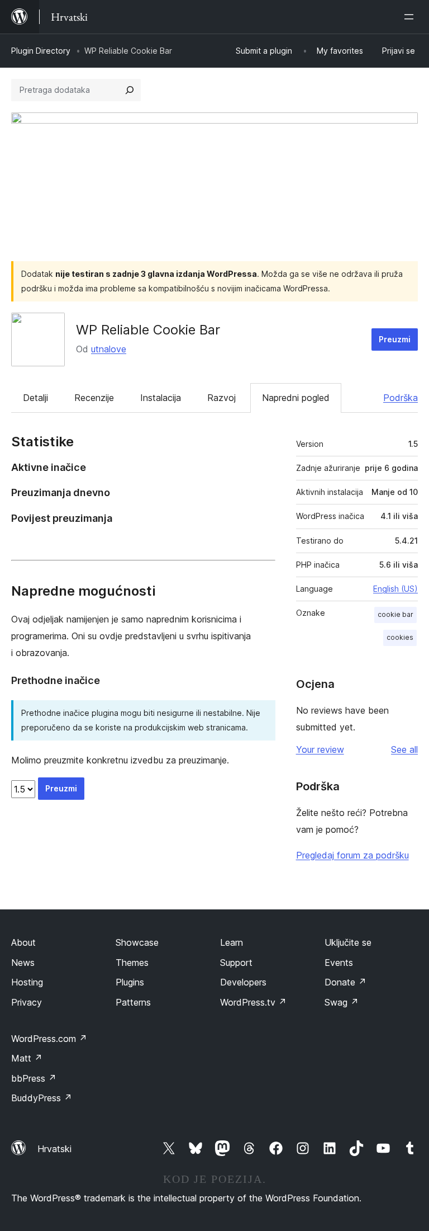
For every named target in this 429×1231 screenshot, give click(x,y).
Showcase (137, 942)
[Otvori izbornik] (411, 17)
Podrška (400, 397)
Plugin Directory (40, 50)
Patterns (133, 1002)
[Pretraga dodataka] (129, 90)
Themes (132, 962)
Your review (320, 749)
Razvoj (221, 397)
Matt (26, 1058)
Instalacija (160, 397)
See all (404, 749)
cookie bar (395, 614)
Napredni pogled (296, 397)
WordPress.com (49, 1038)
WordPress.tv (253, 1002)
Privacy (26, 1002)
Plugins (130, 982)
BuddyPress (41, 1097)
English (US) (395, 588)
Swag (342, 1002)
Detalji (35, 397)
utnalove (108, 349)
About (23, 942)
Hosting (27, 982)
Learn (231, 942)
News (23, 962)
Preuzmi (395, 339)
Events (339, 962)
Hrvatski (54, 1148)
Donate (345, 982)
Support (236, 962)
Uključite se (348, 942)
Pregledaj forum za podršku (352, 855)
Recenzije (94, 397)
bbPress (33, 1078)
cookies (400, 637)
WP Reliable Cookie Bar (148, 330)
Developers (243, 982)
